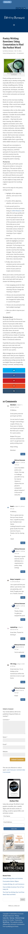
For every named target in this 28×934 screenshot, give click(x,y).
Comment (6, 720)
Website (5, 751)
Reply (22, 454)
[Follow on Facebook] (17, 8)
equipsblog (13, 627)
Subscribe (7, 2)
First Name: (7, 816)
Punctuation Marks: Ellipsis (11, 881)
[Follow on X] (19, 8)
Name (5, 737)
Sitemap (12, 918)
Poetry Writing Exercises (9, 53)
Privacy (17, 916)
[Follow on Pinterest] (22, 8)
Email (5, 744)
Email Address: (8, 822)
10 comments (20, 53)
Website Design (19, 918)
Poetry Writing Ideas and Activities (13, 878)
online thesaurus (17, 211)
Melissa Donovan (8, 51)
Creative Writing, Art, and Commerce (13, 884)
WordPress (6, 922)
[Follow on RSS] (24, 8)
